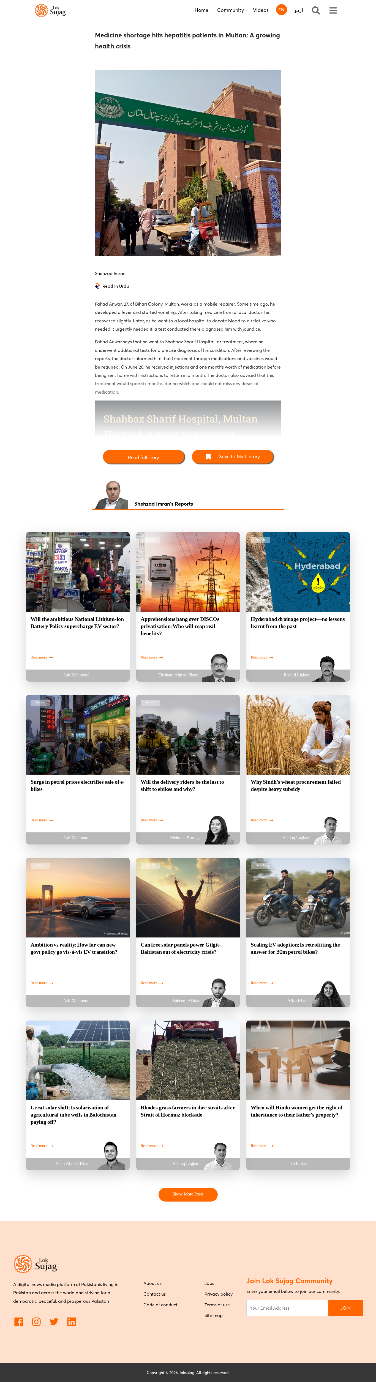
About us (152, 1283)
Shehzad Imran (110, 273)
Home (201, 10)
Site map (214, 1315)
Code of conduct (160, 1304)
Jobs (209, 1283)
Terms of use (217, 1304)
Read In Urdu (115, 286)
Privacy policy (219, 1294)
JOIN (345, 1308)
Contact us (154, 1294)
